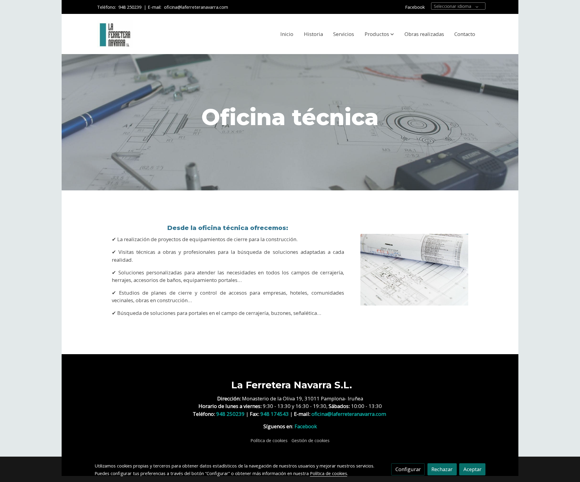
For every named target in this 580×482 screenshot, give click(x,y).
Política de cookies (269, 440)
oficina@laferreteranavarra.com (196, 7)
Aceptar (472, 469)
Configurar (408, 469)
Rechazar (442, 469)
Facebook (415, 7)
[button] (379, 34)
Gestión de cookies (311, 440)
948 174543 (274, 413)
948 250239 (129, 7)
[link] (115, 34)
